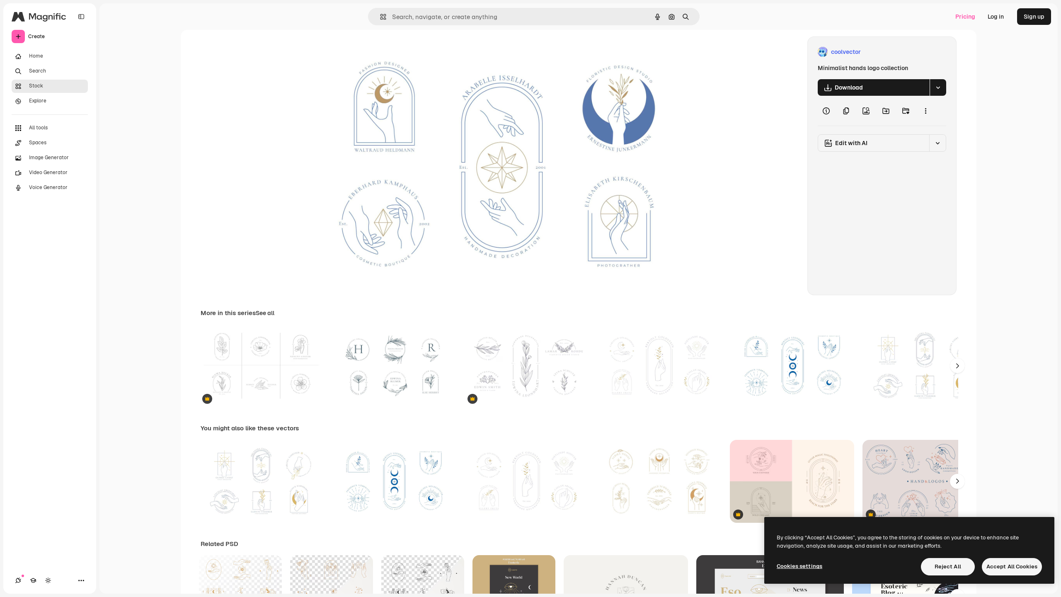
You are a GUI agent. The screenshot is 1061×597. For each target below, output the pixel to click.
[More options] (925, 110)
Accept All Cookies (1011, 566)
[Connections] (18, 580)
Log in (996, 16)
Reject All (948, 566)
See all (265, 313)
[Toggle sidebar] (81, 16)
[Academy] (33, 580)
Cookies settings (799, 566)
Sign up (1034, 16)
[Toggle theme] (48, 580)
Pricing (965, 16)
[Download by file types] (938, 87)
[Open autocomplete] (379, 17)
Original (359, 52)
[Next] (957, 365)
